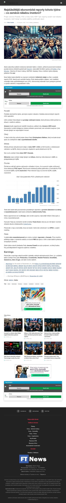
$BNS (54, 268)
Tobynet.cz (43, 474)
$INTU (30, 266)
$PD (28, 270)
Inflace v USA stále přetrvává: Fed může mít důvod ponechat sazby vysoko (33, 334)
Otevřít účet (46, 94)
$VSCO (49, 268)
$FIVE (40, 268)
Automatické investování (33, 445)
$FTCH (35, 268)
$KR (53, 266)
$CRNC (55, 270)
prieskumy (36, 22)
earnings (14, 283)
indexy (31, 22)
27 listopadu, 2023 (21, 22)
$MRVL (15, 266)
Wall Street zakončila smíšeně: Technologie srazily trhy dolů (12, 357)
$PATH (44, 266)
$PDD (40, 266)
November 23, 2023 (36, 276)
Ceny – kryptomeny (33, 436)
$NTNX (46, 270)
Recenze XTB (33, 441)
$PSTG (21, 268)
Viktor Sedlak (10, 22)
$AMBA (44, 268)
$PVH (41, 270)
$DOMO (32, 270)
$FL (12, 268)
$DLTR (16, 268)
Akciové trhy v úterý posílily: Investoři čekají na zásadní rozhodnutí (52, 334)
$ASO (11, 270)
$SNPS (8, 268)
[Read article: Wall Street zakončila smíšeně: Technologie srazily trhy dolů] (13, 348)
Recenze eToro (33, 443)
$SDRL (16, 270)
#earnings (9, 264)
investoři (31, 283)
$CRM (8, 266)
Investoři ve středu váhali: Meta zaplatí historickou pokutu (12, 334)
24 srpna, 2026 (28, 360)
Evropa (20, 283)
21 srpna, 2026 (48, 360)
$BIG (37, 270)
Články (33, 426)
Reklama (35, 452)
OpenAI (29, 69)
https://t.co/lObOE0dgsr (42, 264)
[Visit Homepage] (11, 2)
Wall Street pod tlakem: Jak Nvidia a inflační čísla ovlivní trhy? (33, 357)
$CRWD (52, 264)
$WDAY (21, 266)
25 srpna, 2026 (8, 360)
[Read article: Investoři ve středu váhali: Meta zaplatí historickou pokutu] (13, 325)
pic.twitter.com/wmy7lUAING (15, 272)
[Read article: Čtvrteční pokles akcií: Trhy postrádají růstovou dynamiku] (53, 348)
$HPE (25, 268)
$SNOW (58, 264)
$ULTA (26, 266)
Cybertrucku (27, 224)
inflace (25, 283)
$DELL (57, 266)
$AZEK (59, 268)
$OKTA (35, 266)
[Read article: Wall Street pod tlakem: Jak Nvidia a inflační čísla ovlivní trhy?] (33, 348)
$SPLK (49, 266)
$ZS (11, 266)
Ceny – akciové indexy (33, 429)
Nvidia (54, 69)
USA (42, 283)
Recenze (19, 94)
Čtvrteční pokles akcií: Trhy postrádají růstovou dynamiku (52, 357)
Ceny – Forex (33, 433)
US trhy (37, 283)
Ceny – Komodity (33, 431)
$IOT (7, 270)
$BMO (51, 270)
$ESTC (24, 270)
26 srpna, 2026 (48, 338)
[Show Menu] (61, 3)
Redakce (30, 452)
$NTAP (30, 268)
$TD (20, 270)
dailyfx (11, 280)
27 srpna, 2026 (8, 337)
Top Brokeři (33, 438)
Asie (9, 283)
